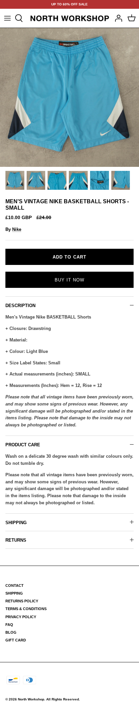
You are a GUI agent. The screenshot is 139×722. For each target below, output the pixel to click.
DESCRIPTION (20, 305)
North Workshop (31, 699)
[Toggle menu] (7, 18)
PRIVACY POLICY (20, 617)
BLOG (11, 632)
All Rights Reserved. (63, 699)
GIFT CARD (15, 640)
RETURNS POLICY (21, 601)
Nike (16, 229)
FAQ (9, 625)
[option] (69, 97)
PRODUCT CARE (22, 444)
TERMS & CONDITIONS (26, 609)
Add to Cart (69, 257)
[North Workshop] (69, 18)
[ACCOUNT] (116, 18)
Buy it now (69, 279)
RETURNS (15, 540)
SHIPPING (16, 522)
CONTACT (14, 585)
